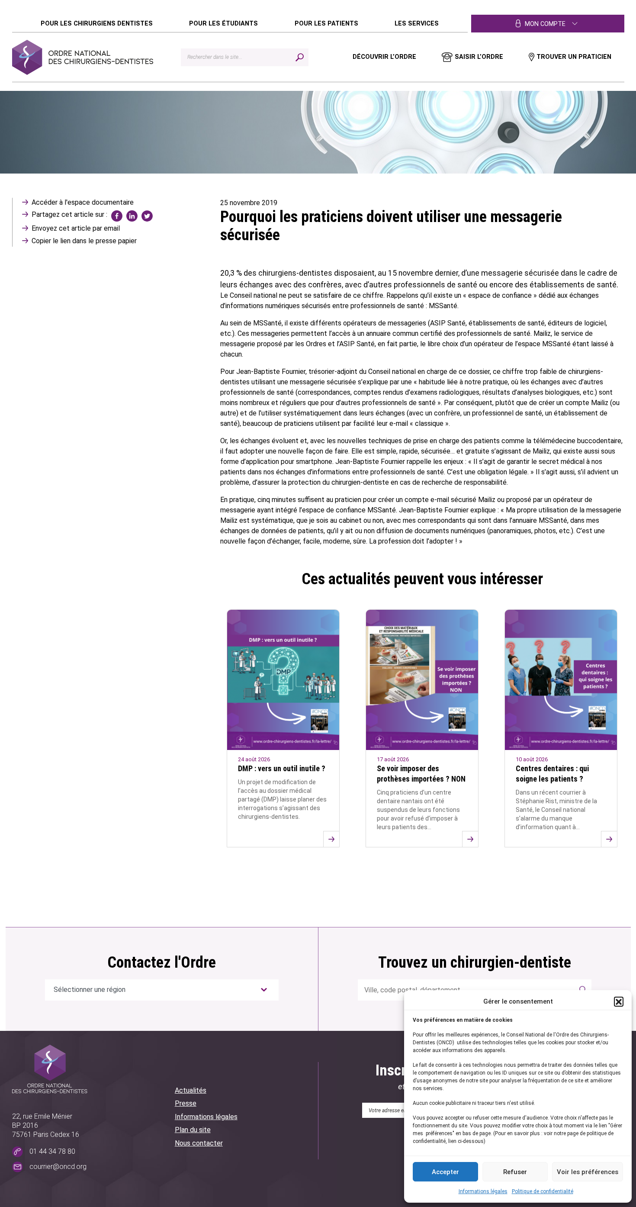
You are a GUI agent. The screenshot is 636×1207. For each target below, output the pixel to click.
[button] (618, 1001)
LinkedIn (132, 216)
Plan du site (193, 1130)
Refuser (515, 1172)
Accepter (445, 1172)
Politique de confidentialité (542, 1191)
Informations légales (483, 1191)
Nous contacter (199, 1143)
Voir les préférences (587, 1172)
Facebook (116, 216)
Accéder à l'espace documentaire (83, 202)
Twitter (147, 216)
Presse (185, 1103)
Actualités (190, 1090)
